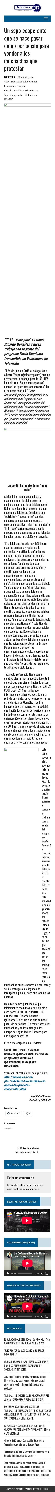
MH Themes (44, 1489)
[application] (27, 1263)
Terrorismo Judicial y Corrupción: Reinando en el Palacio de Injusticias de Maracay (26, 1454)
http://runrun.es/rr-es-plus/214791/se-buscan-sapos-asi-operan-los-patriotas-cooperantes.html (24, 1083)
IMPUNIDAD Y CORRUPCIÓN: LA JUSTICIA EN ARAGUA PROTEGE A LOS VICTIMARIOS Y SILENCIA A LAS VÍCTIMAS (27, 1429)
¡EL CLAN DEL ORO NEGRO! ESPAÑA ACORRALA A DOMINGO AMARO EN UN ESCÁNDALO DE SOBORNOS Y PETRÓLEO (26, 1365)
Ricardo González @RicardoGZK (21, 90)
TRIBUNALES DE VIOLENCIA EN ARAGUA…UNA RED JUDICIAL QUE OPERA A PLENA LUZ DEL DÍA (27, 1397)
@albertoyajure (26, 77)
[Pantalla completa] (46, 1273)
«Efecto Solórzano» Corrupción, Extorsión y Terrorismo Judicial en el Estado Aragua (24, 1442)
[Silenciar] (42, 1273)
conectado (37, 1185)
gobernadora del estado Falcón (20, 81)
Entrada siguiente (25, 1152)
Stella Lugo (31, 94)
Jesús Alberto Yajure (15, 86)
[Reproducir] (8, 1273)
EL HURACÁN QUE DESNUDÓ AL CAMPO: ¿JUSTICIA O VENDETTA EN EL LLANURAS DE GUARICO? (27, 1341)
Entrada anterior (30, 1148)
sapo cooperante (13, 94)
